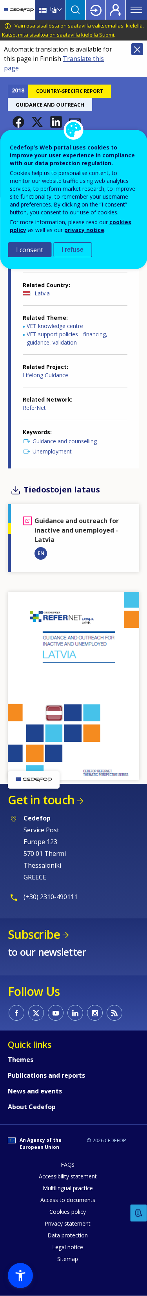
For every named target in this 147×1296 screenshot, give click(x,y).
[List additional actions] (59, 10)
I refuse (72, 249)
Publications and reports (46, 1075)
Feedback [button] (139, 1213)
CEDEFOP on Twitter (36, 1013)
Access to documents (67, 1200)
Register (115, 10)
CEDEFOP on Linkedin (75, 1013)
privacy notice (84, 230)
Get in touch (41, 800)
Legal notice (67, 1247)
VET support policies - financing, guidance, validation (67, 338)
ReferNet (34, 407)
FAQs (67, 1164)
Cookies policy (67, 1211)
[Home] (19, 10)
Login (95, 10)
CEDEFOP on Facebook (16, 1013)
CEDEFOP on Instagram (95, 1013)
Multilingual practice (68, 1188)
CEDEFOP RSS (114, 1013)
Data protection (67, 1235)
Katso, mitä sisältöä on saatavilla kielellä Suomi (58, 34)
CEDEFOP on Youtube (56, 1013)
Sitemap (67, 1259)
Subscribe (34, 934)
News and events (35, 1091)
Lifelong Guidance (45, 375)
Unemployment (52, 451)
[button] (18, 122)
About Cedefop (32, 1106)
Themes (20, 1059)
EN (41, 553)
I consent (29, 249)
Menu (136, 10)
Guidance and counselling (65, 441)
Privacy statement (68, 1223)
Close (137, 49)
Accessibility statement (68, 1176)
